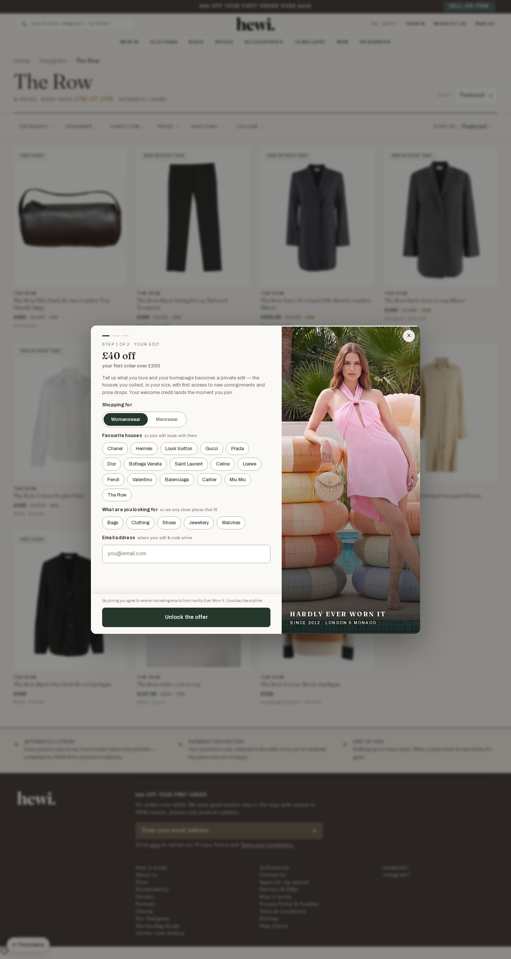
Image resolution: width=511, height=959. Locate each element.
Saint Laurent (189, 464)
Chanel (115, 448)
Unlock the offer (186, 617)
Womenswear (125, 419)
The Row (116, 495)
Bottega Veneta (145, 464)
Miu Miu (238, 479)
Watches (231, 522)
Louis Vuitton (178, 448)
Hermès (144, 448)
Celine (223, 464)
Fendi (113, 479)
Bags (112, 522)
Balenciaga (177, 479)
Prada (237, 448)
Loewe (249, 464)
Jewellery (199, 522)
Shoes (169, 522)
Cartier (209, 479)
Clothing (140, 522)
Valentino (142, 479)
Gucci (211, 448)
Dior (111, 464)
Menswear (167, 419)
